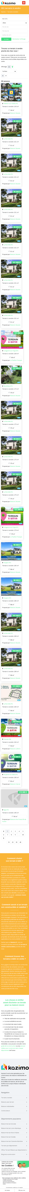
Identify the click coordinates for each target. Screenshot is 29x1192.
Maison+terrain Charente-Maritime (12, 1141)
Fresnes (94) (7, 739)
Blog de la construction (8, 1154)
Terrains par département (9, 1145)
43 (23, 835)
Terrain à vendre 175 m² (10, 424)
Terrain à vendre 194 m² (10, 742)
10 (9, 842)
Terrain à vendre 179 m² (10, 530)
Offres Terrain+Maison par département (13, 1150)
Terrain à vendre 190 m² (10, 707)
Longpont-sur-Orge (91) (11, 351)
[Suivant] (4, 838)
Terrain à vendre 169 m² (10, 353)
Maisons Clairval (15, 784)
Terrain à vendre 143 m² (10, 106)
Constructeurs (5, 1111)
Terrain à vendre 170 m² (10, 389)
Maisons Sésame (15, 113)
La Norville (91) (8, 139)
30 (16, 842)
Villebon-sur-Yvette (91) (11, 103)
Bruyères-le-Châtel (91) (11, 774)
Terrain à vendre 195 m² (10, 777)
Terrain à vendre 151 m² (10, 142)
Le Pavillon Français (16, 360)
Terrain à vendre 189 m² (10, 636)
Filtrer (6, 39)
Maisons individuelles (7, 1106)
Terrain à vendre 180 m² (10, 565)
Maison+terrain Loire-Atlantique (11, 1128)
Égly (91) (6, 810)
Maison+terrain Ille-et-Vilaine (10, 1133)
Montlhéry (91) (8, 386)
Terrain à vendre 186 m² (10, 601)
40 (20, 842)
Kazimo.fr (14, 942)
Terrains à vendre (6, 1098)
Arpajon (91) (7, 562)
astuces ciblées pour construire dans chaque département (13, 1048)
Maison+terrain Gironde (8, 1124)
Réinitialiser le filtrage (18, 39)
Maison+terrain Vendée (8, 1137)
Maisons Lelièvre (15, 749)
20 (12, 842)
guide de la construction (8, 1046)
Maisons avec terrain (7, 1102)
